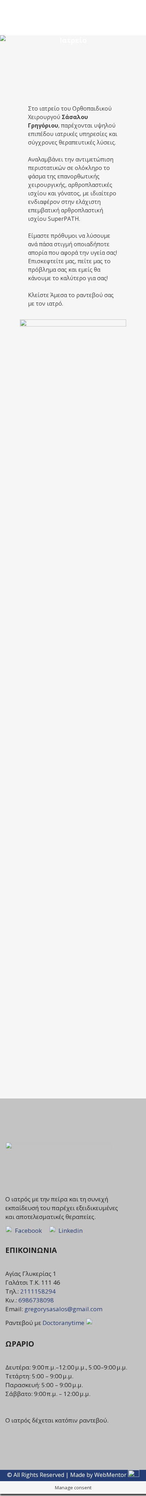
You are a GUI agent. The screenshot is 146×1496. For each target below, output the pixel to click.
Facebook (27, 1230)
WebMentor (110, 1475)
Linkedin (70, 1230)
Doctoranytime (64, 1323)
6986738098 (36, 1300)
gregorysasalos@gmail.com (63, 1309)
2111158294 (38, 1291)
